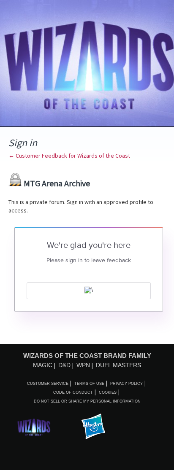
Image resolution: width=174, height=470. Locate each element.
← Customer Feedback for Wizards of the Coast (69, 155)
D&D (64, 365)
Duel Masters (118, 365)
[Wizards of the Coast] (34, 427)
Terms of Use (89, 383)
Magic (42, 365)
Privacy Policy (126, 383)
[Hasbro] (93, 427)
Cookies (108, 392)
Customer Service (47, 383)
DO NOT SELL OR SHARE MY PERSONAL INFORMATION (87, 401)
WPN (83, 365)
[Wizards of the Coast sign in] (89, 290)
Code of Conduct (73, 392)
